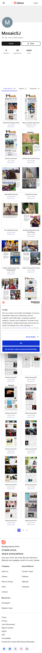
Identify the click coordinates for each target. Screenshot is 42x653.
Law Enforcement (8, 624)
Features (25, 576)
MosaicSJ (12, 126)
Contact (5, 592)
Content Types (27, 571)
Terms (4, 617)
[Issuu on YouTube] (26, 648)
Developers (6, 603)
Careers (4, 576)
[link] (36, 3)
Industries (25, 587)
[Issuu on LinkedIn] (9, 648)
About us (5, 571)
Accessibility (6, 638)
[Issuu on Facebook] (4, 648)
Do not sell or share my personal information (21, 349)
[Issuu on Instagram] (21, 648)
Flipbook (25, 582)
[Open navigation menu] (4, 3)
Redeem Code (7, 608)
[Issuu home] (19, 3)
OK (21, 343)
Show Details (30, 337)
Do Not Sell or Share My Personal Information (18, 642)
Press (4, 587)
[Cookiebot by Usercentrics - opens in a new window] (31, 302)
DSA (3, 635)
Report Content (7, 628)
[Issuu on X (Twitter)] (15, 648)
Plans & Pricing (7, 582)
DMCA (4, 631)
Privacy (4, 621)
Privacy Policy (22, 328)
